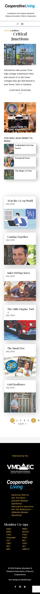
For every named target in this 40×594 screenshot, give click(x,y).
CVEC (9, 535)
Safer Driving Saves (18, 273)
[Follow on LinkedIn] (25, 587)
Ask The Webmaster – (22, 512)
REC (24, 540)
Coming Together (17, 236)
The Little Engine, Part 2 (20, 310)
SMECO (25, 549)
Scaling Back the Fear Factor (24, 147)
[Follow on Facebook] (15, 587)
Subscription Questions (22, 506)
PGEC (24, 537)
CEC (8, 540)
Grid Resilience (16, 384)
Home (7, 30)
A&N (8, 529)
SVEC (24, 543)
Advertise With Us (20, 495)
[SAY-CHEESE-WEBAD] (20, 132)
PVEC (24, 535)
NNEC (25, 529)
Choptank (11, 537)
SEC (24, 546)
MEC (8, 549)
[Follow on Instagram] (20, 587)
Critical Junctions (20, 36)
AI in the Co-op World (20, 200)
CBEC (8, 543)
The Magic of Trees (23, 171)
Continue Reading (20, 90)
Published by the (20, 456)
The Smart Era (15, 348)
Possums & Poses (22, 158)
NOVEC (25, 532)
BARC (9, 532)
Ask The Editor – (19, 501)
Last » (22, 424)
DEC (8, 546)
